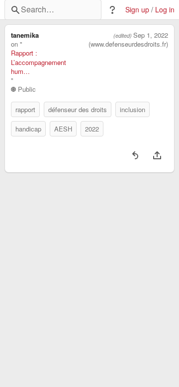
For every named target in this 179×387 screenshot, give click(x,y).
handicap (28, 129)
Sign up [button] (137, 9)
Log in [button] (165, 9)
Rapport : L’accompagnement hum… (38, 62)
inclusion (132, 109)
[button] (112, 9)
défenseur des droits (77, 109)
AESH (63, 129)
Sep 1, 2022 (150, 35)
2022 (92, 129)
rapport (25, 109)
